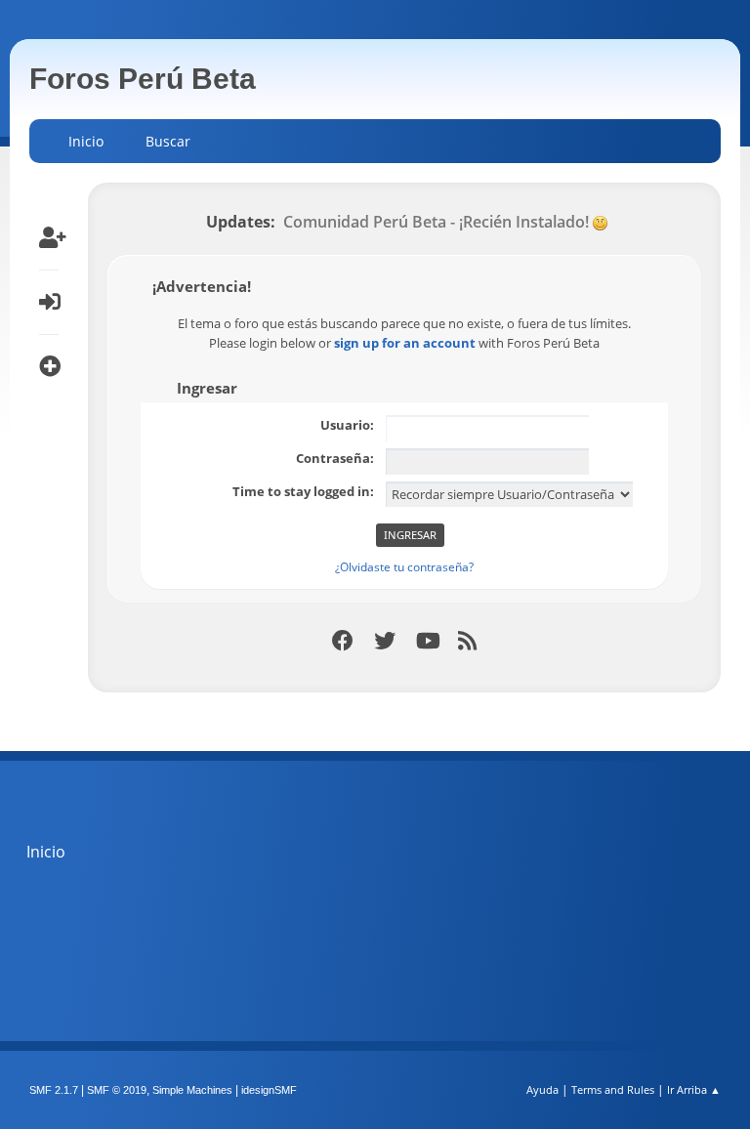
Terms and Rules (612, 1089)
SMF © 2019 (116, 1090)
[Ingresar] (48, 301)
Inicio (45, 851)
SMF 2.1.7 (53, 1090)
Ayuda (542, 1089)
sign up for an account (405, 343)
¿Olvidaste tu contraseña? (404, 567)
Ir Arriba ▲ (694, 1089)
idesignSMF (269, 1090)
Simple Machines (192, 1090)
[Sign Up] (48, 237)
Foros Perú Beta (142, 79)
